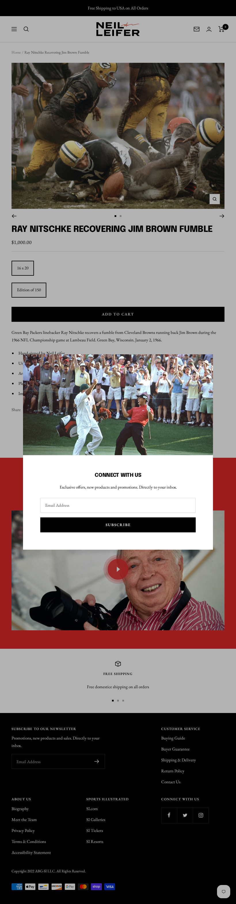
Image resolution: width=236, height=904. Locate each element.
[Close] (204, 363)
